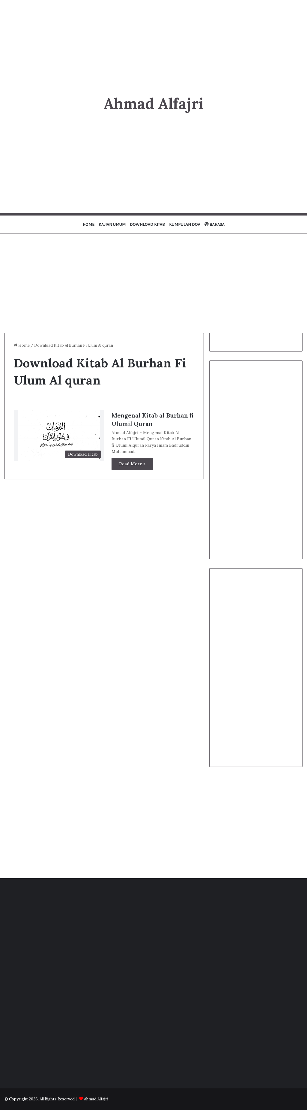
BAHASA (217, 224)
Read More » (132, 463)
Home (23, 345)
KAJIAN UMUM (112, 224)
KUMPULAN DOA (184, 224)
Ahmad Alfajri (96, 1099)
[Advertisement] (153, 42)
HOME (88, 224)
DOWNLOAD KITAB (147, 224)
